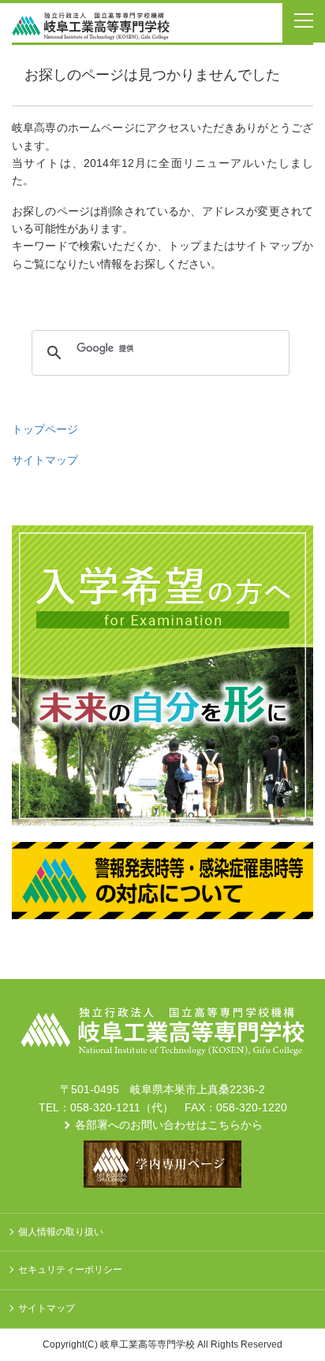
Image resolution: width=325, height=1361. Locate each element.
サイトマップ (45, 460)
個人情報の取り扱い (60, 1231)
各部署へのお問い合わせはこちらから (169, 1124)
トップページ (45, 429)
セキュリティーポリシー (70, 1269)
